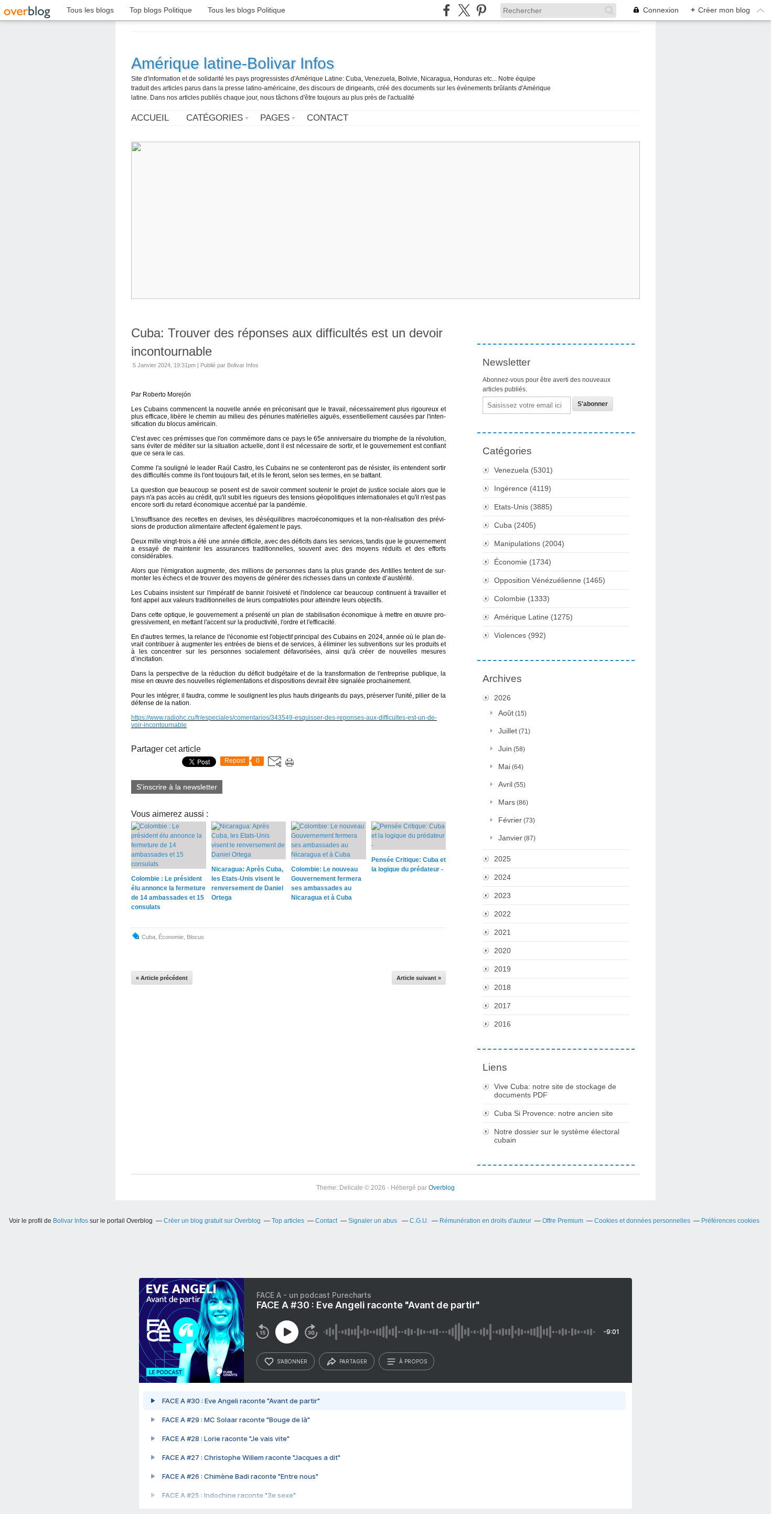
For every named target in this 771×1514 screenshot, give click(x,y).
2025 (502, 859)
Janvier (510, 838)
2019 (502, 969)
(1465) (549, 580)
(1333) (522, 598)
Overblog (442, 1187)
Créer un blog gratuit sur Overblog (212, 1220)
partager (353, 1361)
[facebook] (446, 10)
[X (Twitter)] (463, 10)
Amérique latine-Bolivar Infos (232, 63)
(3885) (523, 507)
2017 (502, 1005)
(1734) (522, 562)
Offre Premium (562, 1220)
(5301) (523, 470)
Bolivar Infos (70, 1220)
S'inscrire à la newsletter (176, 787)
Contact (327, 118)
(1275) (533, 617)
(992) (520, 635)
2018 (502, 987)
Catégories (214, 118)
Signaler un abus (373, 1220)
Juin (505, 748)
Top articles (288, 1220)
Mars (506, 802)
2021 (502, 932)
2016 (502, 1024)
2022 (502, 914)
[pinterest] (481, 10)
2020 (502, 950)
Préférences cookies (730, 1220)
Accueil (150, 118)
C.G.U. (419, 1220)
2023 (502, 895)
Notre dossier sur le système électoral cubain (556, 1135)
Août (505, 713)
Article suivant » (419, 978)
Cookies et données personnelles (642, 1220)
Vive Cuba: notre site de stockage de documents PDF (555, 1090)
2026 (502, 698)
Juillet (507, 731)
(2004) (529, 543)
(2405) (515, 525)
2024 (502, 877)
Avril (505, 784)
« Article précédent (162, 978)
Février (510, 820)
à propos (413, 1361)
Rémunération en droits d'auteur (485, 1220)
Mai (504, 766)
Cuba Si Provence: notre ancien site (553, 1113)
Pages (275, 118)
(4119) (522, 488)
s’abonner (292, 1361)
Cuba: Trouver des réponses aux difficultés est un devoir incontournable (287, 342)
